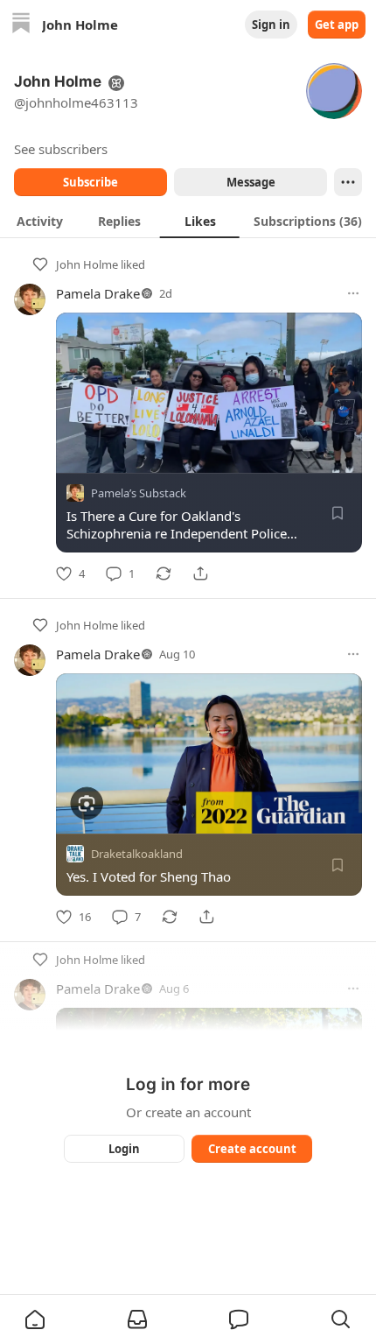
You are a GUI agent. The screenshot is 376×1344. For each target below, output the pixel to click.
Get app (337, 24)
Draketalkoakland (137, 854)
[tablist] (188, 220)
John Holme (87, 264)
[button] (35, 1319)
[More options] (353, 293)
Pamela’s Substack (138, 493)
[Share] (200, 573)
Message (250, 182)
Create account (252, 1149)
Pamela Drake (98, 293)
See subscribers (61, 149)
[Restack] (163, 573)
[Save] (338, 513)
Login (124, 1149)
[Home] (20, 25)
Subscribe (90, 182)
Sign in (271, 24)
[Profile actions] (348, 182)
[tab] (40, 220)
